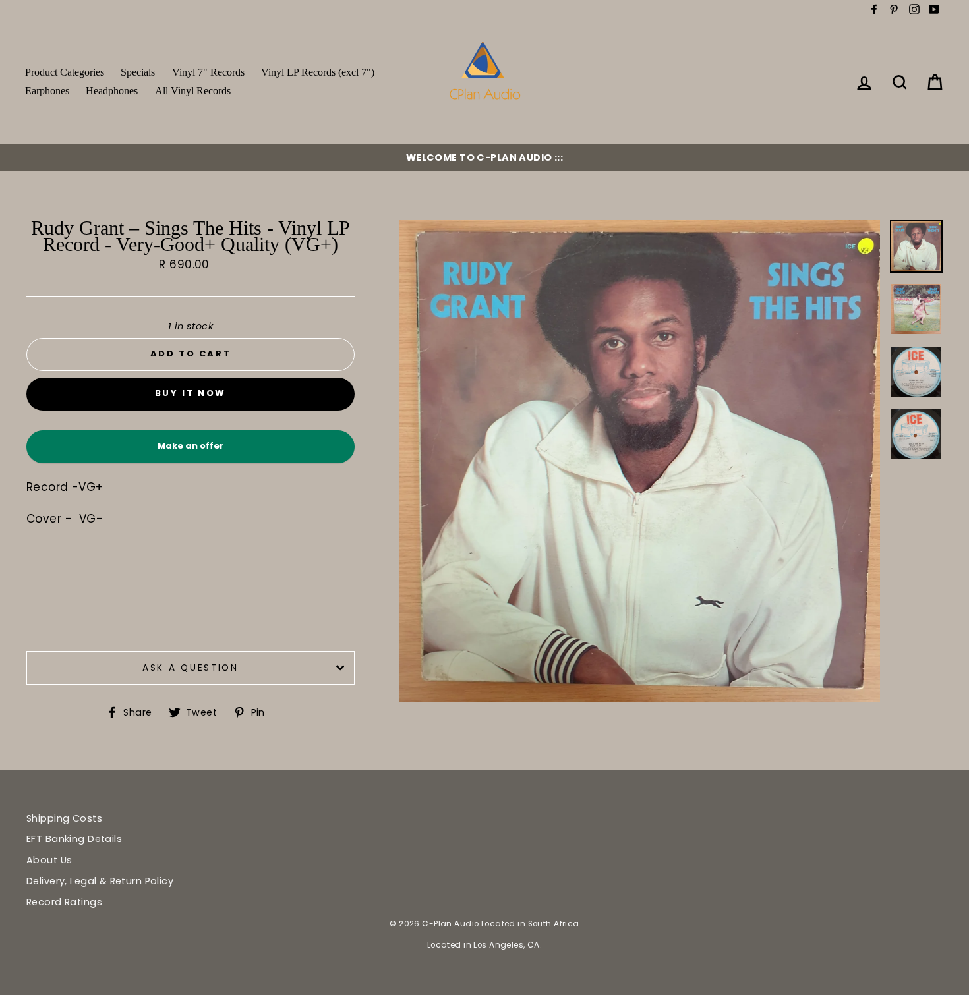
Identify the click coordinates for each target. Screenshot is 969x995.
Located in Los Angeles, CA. (484, 945)
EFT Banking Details (74, 838)
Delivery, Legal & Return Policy (99, 881)
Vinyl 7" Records (208, 72)
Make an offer (190, 451)
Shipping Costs (64, 818)
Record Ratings (64, 902)
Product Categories (64, 72)
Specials (138, 72)
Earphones (47, 90)
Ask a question (190, 668)
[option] (484, 157)
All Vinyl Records (193, 90)
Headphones (112, 90)
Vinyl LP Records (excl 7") (317, 72)
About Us (49, 860)
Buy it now (190, 393)
